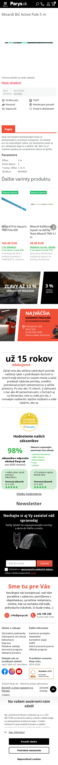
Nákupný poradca (11, 652)
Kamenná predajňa (39, 633)
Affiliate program (38, 649)
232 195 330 (44, 613)
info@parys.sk (19, 615)
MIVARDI (18, 93)
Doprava (6, 643)
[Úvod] (18, 4)
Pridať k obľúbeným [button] (43, 108)
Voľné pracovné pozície (41, 646)
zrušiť (33, 573)
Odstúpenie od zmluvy (14, 636)
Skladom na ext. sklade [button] (42, 247)
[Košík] (53, 4)
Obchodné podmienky (13, 633)
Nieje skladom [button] (11, 83)
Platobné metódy (11, 646)
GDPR (32, 643)
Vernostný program (12, 649)
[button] (48, 4)
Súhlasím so (14, 569)
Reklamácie (8, 639)
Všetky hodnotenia (29, 494)
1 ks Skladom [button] (9, 247)
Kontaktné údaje (38, 639)
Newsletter (35, 636)
